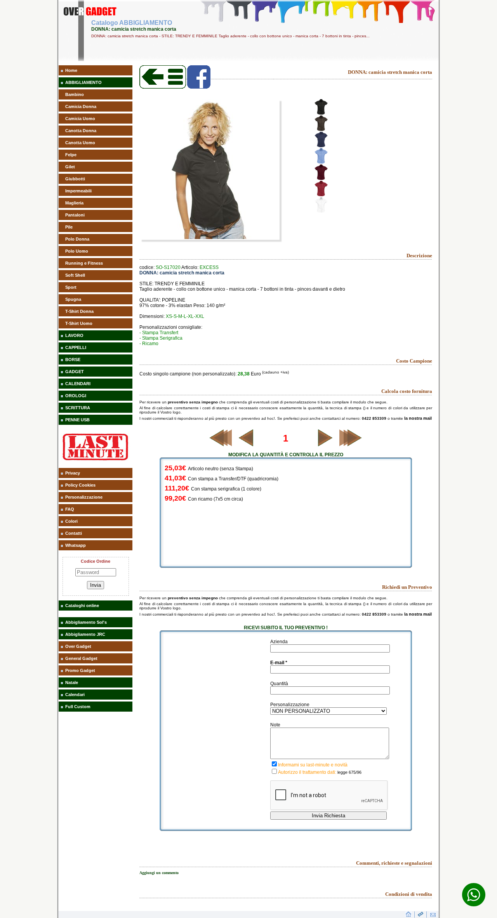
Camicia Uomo (80, 118)
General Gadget (81, 658)
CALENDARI (77, 383)
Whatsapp (75, 545)
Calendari (75, 694)
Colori (71, 521)
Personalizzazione (84, 497)
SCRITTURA (77, 407)
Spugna (73, 299)
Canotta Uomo (80, 142)
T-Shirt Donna (79, 311)
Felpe (70, 154)
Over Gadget (78, 646)
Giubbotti (75, 178)
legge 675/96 (349, 772)
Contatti (73, 533)
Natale (71, 682)
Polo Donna (77, 239)
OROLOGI (75, 395)
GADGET (74, 371)
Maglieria (74, 203)
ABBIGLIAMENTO (83, 82)
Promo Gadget (80, 670)
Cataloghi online (82, 605)
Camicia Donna (80, 106)
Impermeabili (78, 190)
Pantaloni (75, 215)
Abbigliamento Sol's (86, 622)
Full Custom (77, 706)
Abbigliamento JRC (85, 634)
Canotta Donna (80, 130)
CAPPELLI (75, 347)
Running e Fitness (84, 263)
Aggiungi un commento (159, 873)
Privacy (72, 473)
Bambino (74, 94)
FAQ (69, 509)
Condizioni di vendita (408, 894)
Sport (70, 287)
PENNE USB (77, 419)
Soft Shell (75, 275)
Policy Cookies (80, 485)
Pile (69, 227)
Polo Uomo (76, 251)
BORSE (72, 359)
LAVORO (74, 335)
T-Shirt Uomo (78, 323)
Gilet (70, 166)
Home (71, 70)
